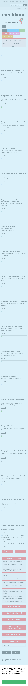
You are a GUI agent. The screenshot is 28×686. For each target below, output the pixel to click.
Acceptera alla (14, 682)
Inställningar (14, 678)
